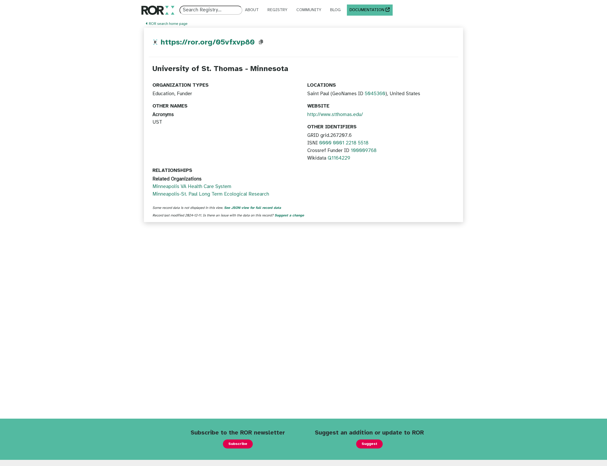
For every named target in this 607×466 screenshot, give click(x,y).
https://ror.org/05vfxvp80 (208, 42)
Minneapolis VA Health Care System (191, 186)
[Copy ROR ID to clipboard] (261, 42)
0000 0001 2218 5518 (343, 143)
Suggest (369, 444)
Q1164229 (339, 158)
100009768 (364, 150)
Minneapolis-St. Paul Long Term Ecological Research (210, 194)
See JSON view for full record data (252, 208)
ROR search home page (168, 24)
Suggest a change (289, 215)
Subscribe (237, 444)
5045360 (375, 93)
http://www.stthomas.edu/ (335, 114)
